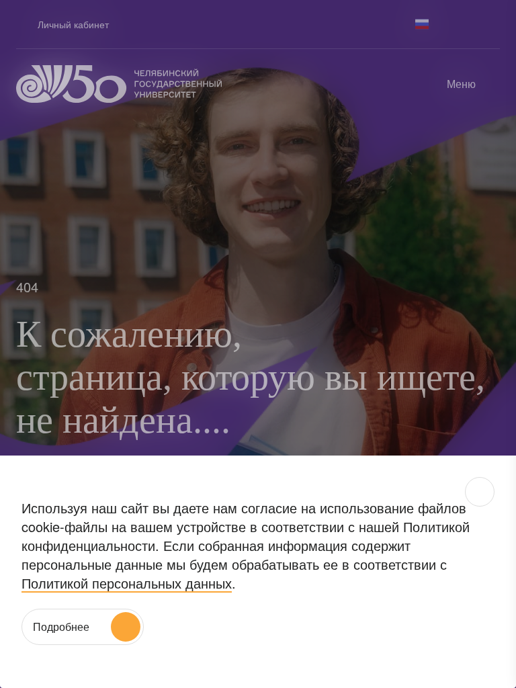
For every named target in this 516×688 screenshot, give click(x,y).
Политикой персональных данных (127, 583)
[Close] (479, 492)
